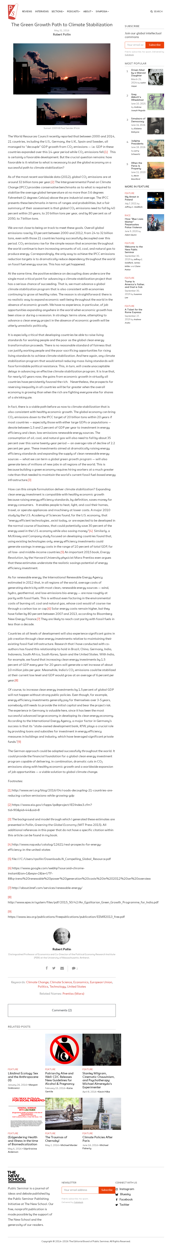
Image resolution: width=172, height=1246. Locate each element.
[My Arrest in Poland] (155, 200)
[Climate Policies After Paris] (101, 1114)
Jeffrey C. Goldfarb (133, 207)
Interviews (42, 11)
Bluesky (125, 1194)
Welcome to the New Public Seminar (134, 250)
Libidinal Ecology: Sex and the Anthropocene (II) (23, 1077)
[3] (29, 480)
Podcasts (73, 11)
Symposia (101, 11)
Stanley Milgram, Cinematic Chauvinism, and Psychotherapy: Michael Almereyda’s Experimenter (98, 1080)
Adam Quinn (131, 235)
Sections (57, 11)
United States (76, 986)
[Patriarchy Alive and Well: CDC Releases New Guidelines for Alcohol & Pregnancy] (64, 1050)
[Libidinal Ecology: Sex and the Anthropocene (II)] (27, 1050)
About (87, 11)
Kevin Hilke (104, 1092)
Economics (81, 982)
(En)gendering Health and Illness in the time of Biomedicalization (23, 1141)
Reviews (27, 11)
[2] (52, 182)
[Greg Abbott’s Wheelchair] (155, 101)
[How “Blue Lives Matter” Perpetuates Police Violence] (155, 222)
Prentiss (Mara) (73, 993)
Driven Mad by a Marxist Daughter (138, 73)
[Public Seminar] (13, 12)
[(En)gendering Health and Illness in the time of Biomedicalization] (27, 1114)
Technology (58, 986)
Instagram (126, 1189)
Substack (129, 55)
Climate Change (37, 982)
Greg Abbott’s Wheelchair (137, 97)
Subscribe (155, 45)
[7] (38, 619)
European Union (101, 982)
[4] (91, 531)
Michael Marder (69, 1145)
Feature (13, 1069)
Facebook (126, 1199)
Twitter (124, 1204)
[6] (49, 608)
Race (128, 216)
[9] (19, 742)
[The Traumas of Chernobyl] (64, 1114)
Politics (43, 986)
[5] (62, 552)
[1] (106, 152)
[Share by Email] (62, 968)
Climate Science (61, 982)
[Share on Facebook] (47, 968)
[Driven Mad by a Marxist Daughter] (155, 77)
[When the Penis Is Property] (155, 170)
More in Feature (137, 187)
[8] (16, 680)
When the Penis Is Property (136, 166)
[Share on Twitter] (54, 968)
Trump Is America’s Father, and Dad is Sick (134, 284)
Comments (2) (62, 1010)
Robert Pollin (62, 34)
